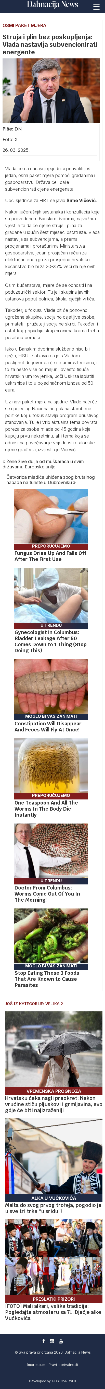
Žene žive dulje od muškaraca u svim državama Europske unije (43, 464)
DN (18, 129)
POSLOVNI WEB (64, 1381)
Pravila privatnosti (63, 1364)
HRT (45, 200)
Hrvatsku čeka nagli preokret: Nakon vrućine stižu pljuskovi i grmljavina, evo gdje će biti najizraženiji (53, 1104)
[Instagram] (51, 1341)
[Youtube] (60, 1341)
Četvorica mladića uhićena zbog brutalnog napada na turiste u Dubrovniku (50, 479)
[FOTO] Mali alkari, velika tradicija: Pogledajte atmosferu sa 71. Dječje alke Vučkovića (53, 1312)
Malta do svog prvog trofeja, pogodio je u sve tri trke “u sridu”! (53, 1208)
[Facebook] (43, 1341)
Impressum (36, 1364)
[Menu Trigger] (96, 6)
